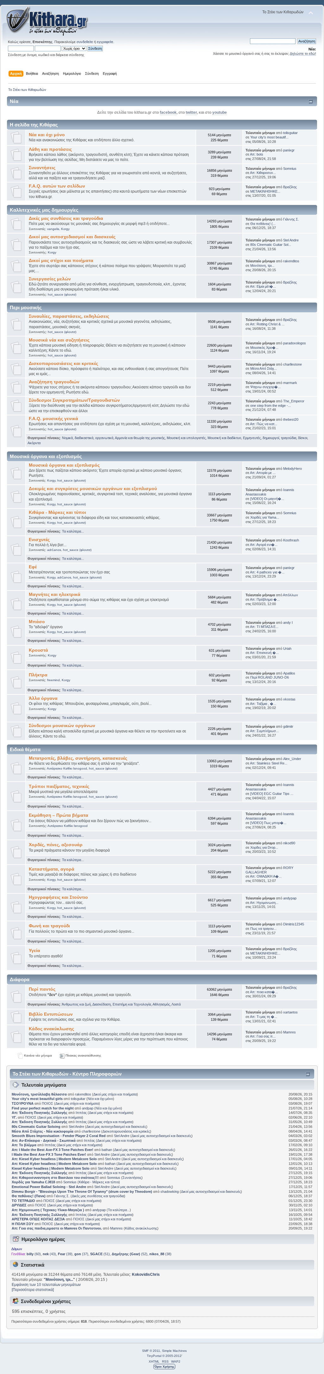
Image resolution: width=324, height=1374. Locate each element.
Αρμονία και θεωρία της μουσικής (140, 438)
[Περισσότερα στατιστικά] (33, 1290)
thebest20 (290, 419)
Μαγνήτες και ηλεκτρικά (54, 594)
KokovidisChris (146, 1274)
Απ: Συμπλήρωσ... (264, 731)
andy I (288, 622)
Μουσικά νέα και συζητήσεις (59, 340)
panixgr (289, 150)
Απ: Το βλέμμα (24, 1145)
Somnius (289, 168)
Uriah (287, 648)
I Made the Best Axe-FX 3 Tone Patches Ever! (49, 1154)
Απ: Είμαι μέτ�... (263, 286)
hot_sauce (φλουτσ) (62, 294)
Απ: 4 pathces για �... (267, 572)
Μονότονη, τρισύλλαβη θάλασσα (40, 1094)
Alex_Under (292, 759)
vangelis (53, 229)
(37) (81, 1254)
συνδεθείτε (85, 42)
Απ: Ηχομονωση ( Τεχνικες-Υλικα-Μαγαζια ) (48, 1210)
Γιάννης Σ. (291, 219)
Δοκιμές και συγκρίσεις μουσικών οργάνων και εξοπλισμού (93, 488)
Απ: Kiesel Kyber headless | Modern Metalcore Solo (55, 1159)
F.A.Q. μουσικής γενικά (53, 418)
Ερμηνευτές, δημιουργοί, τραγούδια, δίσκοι (275, 438)
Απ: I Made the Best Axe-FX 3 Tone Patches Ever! (52, 1150)
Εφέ (33, 567)
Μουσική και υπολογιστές (186, 438)
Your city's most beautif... (269, 137)
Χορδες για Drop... (264, 847)
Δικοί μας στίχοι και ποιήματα (61, 260)
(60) (34, 1254)
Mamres (289, 1032)
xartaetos (290, 1012)
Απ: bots (256, 154)
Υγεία (34, 950)
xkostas (289, 699)
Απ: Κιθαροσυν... (263, 173)
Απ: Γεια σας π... (263, 1036)
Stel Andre (291, 240)
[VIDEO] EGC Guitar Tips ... (271, 794)
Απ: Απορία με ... (263, 473)
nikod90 (289, 843)
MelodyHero (292, 468)
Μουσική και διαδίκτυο (224, 438)
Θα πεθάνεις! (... (263, 224)
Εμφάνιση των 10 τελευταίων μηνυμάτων (46, 1284)
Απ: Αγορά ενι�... (263, 544)
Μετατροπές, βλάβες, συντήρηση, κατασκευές (78, 758)
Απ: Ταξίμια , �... (263, 704)
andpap (87, 1108)
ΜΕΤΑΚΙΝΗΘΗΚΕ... (265, 191)
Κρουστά (38, 650)
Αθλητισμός (161, 1004)
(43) (49, 1254)
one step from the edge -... (270, 405)
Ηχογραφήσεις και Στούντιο (58, 897)
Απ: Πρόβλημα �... (265, 599)
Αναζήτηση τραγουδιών (54, 382)
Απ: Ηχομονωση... (264, 902)
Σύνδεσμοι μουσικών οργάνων (62, 725)
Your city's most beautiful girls (37, 1099)
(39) (65, 1254)
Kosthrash (291, 540)
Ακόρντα (34, 443)
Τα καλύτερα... (73, 531)
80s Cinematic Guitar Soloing (36, 1126)
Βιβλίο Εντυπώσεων (51, 1014)
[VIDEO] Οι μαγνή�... (267, 499)
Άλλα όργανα (43, 698)
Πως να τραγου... (263, 928)
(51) (100, 1254)
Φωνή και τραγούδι (49, 925)
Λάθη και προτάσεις (50, 149)
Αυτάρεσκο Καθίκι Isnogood (67, 768)
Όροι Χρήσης (164, 1366)
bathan (107, 1150)
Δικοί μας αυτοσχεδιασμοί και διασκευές (72, 236)
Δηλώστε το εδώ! (303, 53)
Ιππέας (81, 1113)
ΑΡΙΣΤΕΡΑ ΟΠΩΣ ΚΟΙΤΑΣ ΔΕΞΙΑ (38, 1219)
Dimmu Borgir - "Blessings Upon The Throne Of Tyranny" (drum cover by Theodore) (82, 1191)
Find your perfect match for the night (43, 1108)
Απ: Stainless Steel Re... (268, 763)
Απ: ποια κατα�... (264, 992)
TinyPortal (154, 1356)
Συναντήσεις (42, 167)
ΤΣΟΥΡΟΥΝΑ (23, 1103)
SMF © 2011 (151, 1350)
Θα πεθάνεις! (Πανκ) (29, 1196)
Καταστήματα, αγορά (51, 869)
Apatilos (289, 673)
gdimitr (288, 726)
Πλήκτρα (38, 675)
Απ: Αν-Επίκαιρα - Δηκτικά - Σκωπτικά (44, 1140)
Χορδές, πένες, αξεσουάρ (56, 844)
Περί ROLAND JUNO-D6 (269, 677)
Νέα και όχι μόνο (47, 134)
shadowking (169, 1191)
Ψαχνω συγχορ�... (265, 387)
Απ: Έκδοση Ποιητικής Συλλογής (39, 1113)
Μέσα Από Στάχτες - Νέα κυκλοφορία (42, 1131)
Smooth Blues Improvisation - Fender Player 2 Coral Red (59, 1136)
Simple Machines (174, 1350)
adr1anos (54, 550)
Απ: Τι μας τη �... (263, 1017)
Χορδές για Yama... (264, 517)
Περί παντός (42, 989)
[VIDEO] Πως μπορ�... (268, 823)
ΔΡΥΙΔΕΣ (19, 1205)
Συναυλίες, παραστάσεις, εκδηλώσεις (69, 316)
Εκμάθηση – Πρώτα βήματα (58, 815)
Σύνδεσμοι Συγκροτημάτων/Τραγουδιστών (74, 400)
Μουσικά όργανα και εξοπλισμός (64, 465)
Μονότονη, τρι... (262, 265)
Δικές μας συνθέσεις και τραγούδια (66, 218)
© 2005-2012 (172, 1356)
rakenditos (291, 261)
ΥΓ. (14, 1117)
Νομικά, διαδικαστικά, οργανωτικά (87, 438)
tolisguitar (290, 133)
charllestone (292, 364)
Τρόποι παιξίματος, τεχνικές (59, 786)
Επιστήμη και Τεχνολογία (132, 1004)
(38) (160, 1254)
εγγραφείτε (105, 42)
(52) (129, 1254)
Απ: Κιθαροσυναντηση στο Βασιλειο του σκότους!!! (55, 1177)
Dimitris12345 (293, 924)
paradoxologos (294, 343)
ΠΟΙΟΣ (47, 1103)
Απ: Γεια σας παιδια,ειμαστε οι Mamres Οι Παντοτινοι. (57, 1228)
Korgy (65, 229)
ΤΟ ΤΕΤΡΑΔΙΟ (23, 1201)
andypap (289, 898)
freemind (53, 680)
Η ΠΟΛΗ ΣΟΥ (23, 1224)
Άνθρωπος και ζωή (76, 1004)
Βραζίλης (290, 187)
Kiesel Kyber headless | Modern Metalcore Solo (51, 1168)
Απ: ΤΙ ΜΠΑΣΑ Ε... (264, 627)
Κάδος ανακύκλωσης (51, 1028)
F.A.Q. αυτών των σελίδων (57, 186)
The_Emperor (293, 401)
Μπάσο (37, 621)
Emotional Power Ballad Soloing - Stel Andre (49, 1187)
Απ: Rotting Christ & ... (267, 324)
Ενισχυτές (39, 539)
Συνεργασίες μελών (50, 279)
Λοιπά (176, 1004)
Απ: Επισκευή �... (264, 653)
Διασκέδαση (101, 1004)
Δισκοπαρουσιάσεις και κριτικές (63, 363)
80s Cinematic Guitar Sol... (270, 244)
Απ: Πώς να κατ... (263, 424)
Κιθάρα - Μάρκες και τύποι (57, 512)
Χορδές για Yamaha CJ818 (33, 1182)
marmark (290, 383)
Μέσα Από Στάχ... (263, 368)
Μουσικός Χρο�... (264, 347)
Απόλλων (290, 595)
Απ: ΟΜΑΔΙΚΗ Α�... (266, 876)
